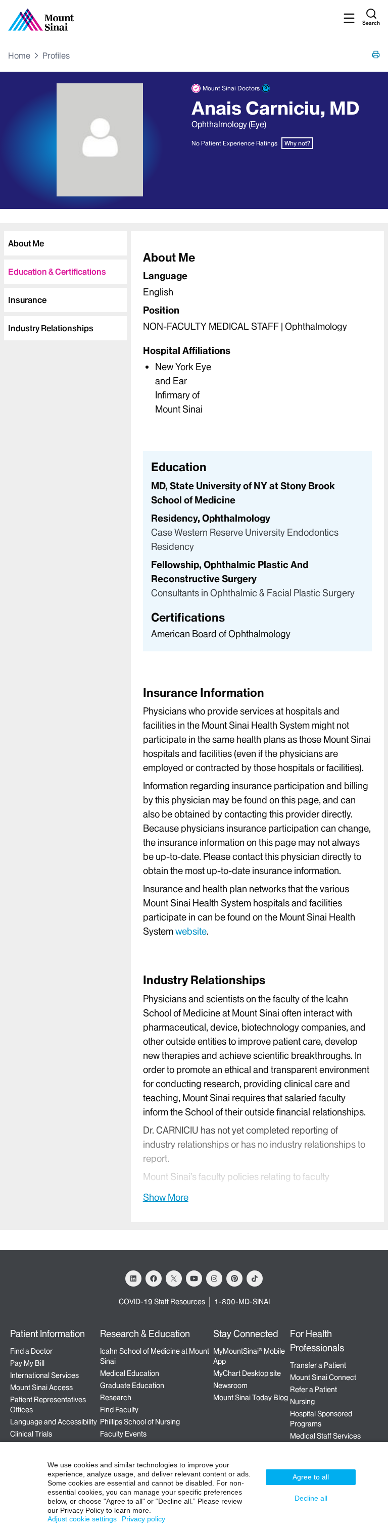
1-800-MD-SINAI (242, 1301)
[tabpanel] (257, 332)
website (191, 931)
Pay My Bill (27, 1363)
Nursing (302, 1401)
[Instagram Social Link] (214, 1278)
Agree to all (311, 1477)
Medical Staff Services (325, 1436)
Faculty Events (123, 1434)
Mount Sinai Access (41, 1387)
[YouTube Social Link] (194, 1278)
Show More (165, 1197)
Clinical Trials (31, 1434)
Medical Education (129, 1373)
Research (115, 1397)
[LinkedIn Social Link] (133, 1278)
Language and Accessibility (53, 1421)
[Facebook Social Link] (154, 1278)
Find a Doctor (31, 1351)
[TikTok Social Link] (255, 1278)
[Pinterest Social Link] (234, 1278)
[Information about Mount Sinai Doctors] (266, 88)
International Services (44, 1375)
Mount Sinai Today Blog (250, 1397)
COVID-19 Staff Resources (162, 1301)
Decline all (311, 1498)
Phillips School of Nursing (140, 1421)
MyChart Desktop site (247, 1373)
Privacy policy (143, 1519)
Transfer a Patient (318, 1365)
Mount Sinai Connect (323, 1377)
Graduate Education (132, 1385)
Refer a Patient (313, 1389)
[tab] (65, 243)
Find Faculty (119, 1409)
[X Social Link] (174, 1278)
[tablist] (63, 281)
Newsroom (230, 1385)
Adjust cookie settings (82, 1519)
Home (19, 55)
